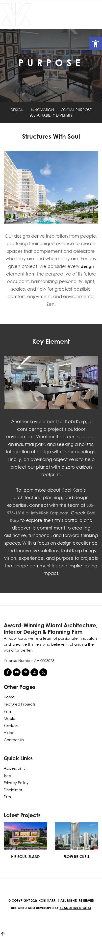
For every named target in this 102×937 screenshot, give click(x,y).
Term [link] (8, 775)
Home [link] (9, 697)
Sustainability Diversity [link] (51, 115)
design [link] (87, 266)
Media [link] (9, 718)
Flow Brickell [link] (76, 856)
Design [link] (17, 109)
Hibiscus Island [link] (25, 856)
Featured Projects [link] (19, 704)
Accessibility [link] (15, 768)
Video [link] (9, 732)
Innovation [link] (42, 109)
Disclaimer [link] (13, 789)
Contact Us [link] (14, 739)
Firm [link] (7, 711)
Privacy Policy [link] (16, 782)
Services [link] (11, 725)
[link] (95, 43)
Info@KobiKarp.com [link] (49, 512)
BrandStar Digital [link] (75, 908)
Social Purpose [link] (76, 109)
